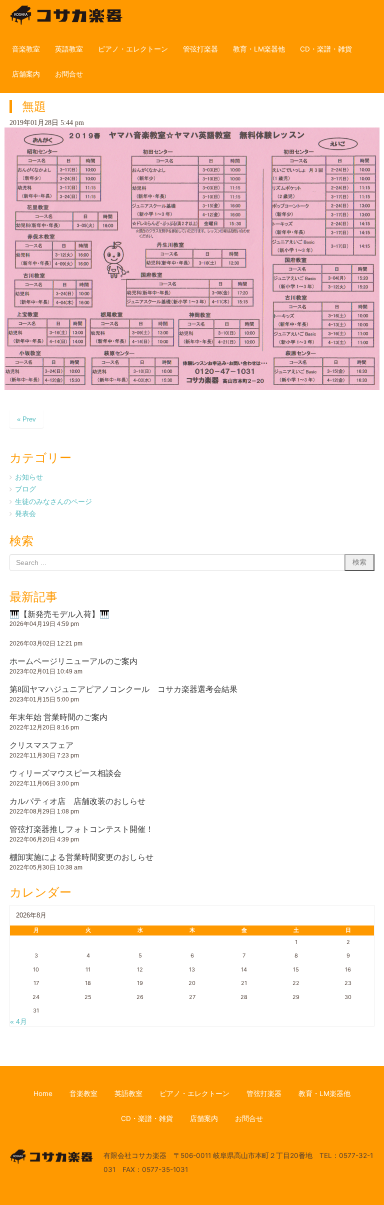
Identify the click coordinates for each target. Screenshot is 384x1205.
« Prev (26, 419)
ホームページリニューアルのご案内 (74, 661)
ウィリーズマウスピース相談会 (66, 773)
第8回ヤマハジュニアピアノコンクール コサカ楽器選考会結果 (124, 689)
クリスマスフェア (42, 745)
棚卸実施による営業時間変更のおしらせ (82, 857)
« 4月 (18, 1022)
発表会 (25, 514)
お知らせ (29, 477)
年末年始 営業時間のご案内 (59, 717)
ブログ (25, 489)
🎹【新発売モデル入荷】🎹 (60, 614)
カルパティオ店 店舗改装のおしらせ (78, 801)
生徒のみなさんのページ (53, 502)
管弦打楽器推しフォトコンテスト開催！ (82, 829)
